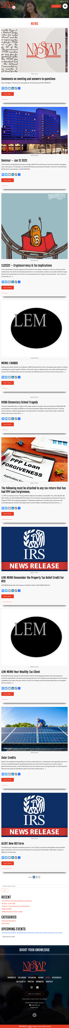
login (30, 1026)
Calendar (22, 977)
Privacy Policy (26, 999)
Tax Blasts (21, 982)
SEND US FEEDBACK (34, 994)
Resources (56, 977)
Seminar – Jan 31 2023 (8, 903)
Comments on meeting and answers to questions (17, 901)
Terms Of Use (34, 999)
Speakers (32, 977)
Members (40, 982)
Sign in (62, 1)
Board (40, 977)
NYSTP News (5, 99)
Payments (12, 977)
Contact (49, 982)
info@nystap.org (35, 1005)
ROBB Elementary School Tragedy (12, 911)
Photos (31, 982)
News (48, 977)
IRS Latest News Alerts (7, 519)
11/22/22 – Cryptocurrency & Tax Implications (16, 906)
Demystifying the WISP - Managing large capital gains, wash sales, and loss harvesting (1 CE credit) (32, 932)
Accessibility (43, 999)
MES (37, 1007)
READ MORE (8, 94)
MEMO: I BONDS (7, 909)
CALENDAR (56, 6)
